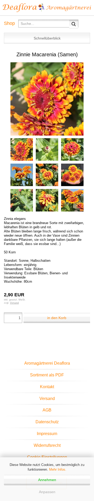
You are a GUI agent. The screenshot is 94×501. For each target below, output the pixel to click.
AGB (47, 410)
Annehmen (47, 480)
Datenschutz (47, 422)
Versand (47, 398)
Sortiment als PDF (47, 375)
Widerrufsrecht (47, 445)
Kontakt (47, 387)
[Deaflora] (47, 8)
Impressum (47, 433)
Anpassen (47, 492)
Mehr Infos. (57, 469)
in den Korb (56, 318)
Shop (9, 23)
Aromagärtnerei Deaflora (47, 363)
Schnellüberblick (47, 38)
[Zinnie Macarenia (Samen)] (47, 98)
